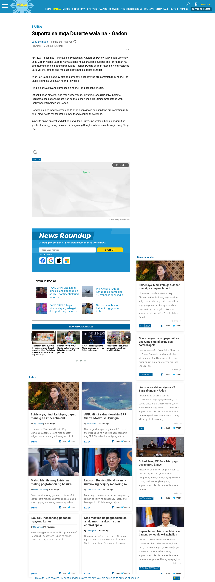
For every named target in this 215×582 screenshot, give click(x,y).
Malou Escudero (40, 490)
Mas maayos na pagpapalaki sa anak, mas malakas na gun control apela (105, 521)
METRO (66, 9)
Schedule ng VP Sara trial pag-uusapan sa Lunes (158, 463)
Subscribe (206, 4)
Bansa (37, 26)
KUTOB (174, 9)
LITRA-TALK (162, 9)
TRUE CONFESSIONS (131, 9)
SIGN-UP (110, 249)
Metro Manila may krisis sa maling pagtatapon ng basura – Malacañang (52, 482)
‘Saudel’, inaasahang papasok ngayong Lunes (51, 519)
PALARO (103, 9)
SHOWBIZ (114, 9)
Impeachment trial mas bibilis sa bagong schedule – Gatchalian (159, 533)
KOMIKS (184, 9)
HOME (48, 9)
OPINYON (92, 9)
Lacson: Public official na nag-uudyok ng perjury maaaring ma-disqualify (107, 482)
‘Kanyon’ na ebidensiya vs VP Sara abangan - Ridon (157, 389)
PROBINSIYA (78, 9)
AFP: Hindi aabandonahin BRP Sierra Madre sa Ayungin (105, 416)
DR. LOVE (149, 9)
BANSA (57, 9)
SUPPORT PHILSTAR (201, 9)
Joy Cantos (38, 424)
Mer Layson (38, 527)
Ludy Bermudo (40, 41)
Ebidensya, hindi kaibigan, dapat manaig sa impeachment (53, 416)
